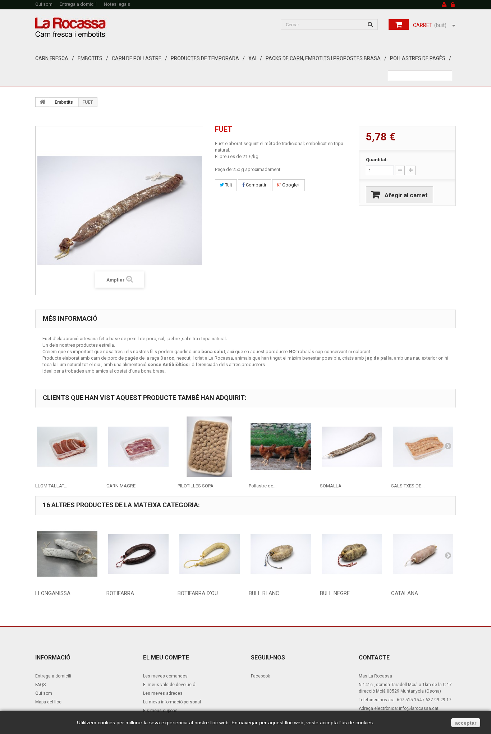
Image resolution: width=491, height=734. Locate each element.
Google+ (290, 185)
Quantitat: (377, 159)
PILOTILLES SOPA (196, 485)
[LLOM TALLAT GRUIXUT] (67, 447)
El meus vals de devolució (169, 684)
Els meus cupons (160, 710)
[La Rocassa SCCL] (101, 27)
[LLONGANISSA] (67, 554)
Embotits (90, 58)
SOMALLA (330, 485)
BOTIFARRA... (121, 593)
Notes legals (117, 4)
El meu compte (166, 657)
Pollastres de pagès (417, 58)
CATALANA (404, 593)
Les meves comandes (165, 676)
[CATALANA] (423, 554)
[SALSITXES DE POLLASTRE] (423, 447)
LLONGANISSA (52, 593)
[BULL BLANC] (281, 554)
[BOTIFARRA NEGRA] (138, 554)
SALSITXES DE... (408, 485)
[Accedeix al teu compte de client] (453, 5)
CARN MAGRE (121, 485)
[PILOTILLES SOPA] (210, 447)
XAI (252, 58)
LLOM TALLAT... (51, 485)
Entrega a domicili (78, 4)
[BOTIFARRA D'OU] (210, 554)
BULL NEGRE (335, 593)
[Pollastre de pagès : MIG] (281, 447)
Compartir (255, 185)
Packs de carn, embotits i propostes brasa (323, 58)
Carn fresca (51, 58)
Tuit (228, 185)
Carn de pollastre (136, 58)
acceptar (465, 723)
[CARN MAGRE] (138, 447)
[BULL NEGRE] (352, 554)
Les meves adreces (163, 693)
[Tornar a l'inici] (42, 102)
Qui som (43, 4)
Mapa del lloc (48, 701)
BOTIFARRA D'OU (198, 593)
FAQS (40, 684)
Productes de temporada (205, 58)
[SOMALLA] (352, 447)
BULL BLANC (264, 593)
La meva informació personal (172, 701)
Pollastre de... (262, 485)
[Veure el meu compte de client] (444, 5)
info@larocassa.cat (419, 708)
